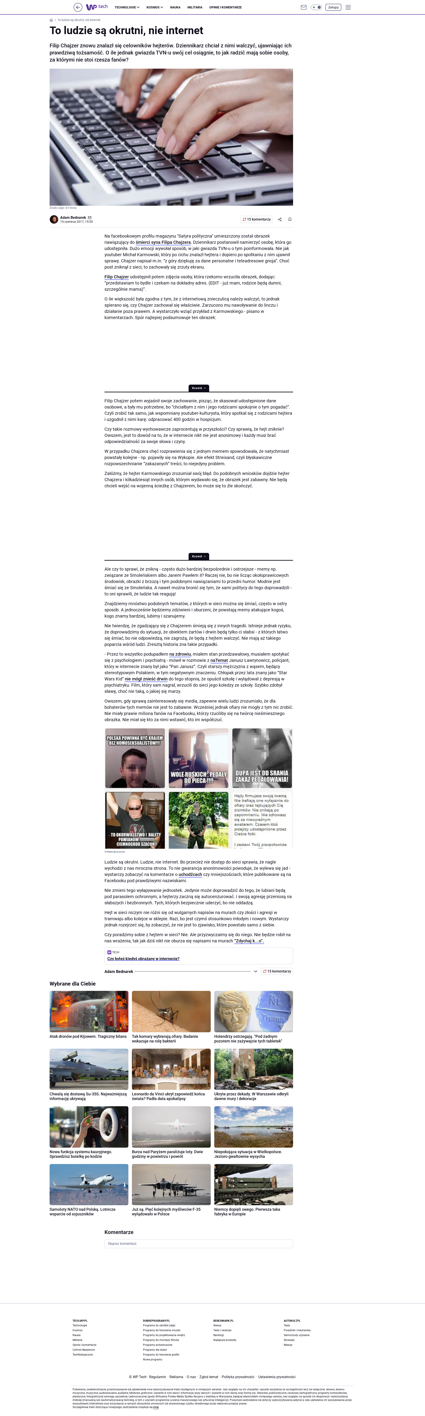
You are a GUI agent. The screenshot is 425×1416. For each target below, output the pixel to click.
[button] (316, 7)
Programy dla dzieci (155, 1349)
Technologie (125, 7)
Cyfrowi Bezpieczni (84, 1349)
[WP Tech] (100, 7)
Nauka (175, 7)
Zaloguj (333, 7)
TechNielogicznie (83, 1354)
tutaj (155, 1407)
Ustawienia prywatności (276, 1377)
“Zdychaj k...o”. (249, 940)
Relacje (288, 1344)
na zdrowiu (180, 654)
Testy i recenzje (222, 1330)
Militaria (194, 7)
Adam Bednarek (73, 217)
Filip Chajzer (116, 276)
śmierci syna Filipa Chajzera (163, 242)
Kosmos (153, 7)
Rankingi (218, 1335)
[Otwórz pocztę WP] (303, 7)
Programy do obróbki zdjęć (159, 1325)
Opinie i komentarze (225, 7)
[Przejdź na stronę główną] (78, 10)
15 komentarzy (259, 219)
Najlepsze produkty (224, 1340)
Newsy (217, 1325)
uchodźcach (190, 874)
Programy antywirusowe (157, 1344)
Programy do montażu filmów (161, 1340)
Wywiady (289, 1340)
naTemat (219, 660)
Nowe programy (152, 1359)
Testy (287, 1325)
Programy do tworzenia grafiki (161, 1354)
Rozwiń (197, 388)
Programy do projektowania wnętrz (164, 1335)
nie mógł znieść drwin (146, 679)
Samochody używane (296, 1335)
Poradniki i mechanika (297, 1330)
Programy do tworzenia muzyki (161, 1330)
